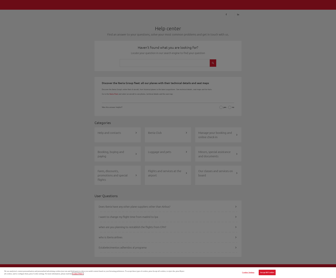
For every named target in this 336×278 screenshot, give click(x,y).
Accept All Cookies (267, 272)
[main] (168, 272)
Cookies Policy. (77, 274)
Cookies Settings (248, 272)
